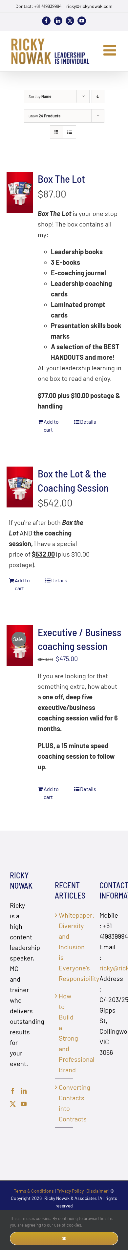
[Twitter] (13, 1104)
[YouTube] (24, 1104)
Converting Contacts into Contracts (64, 1103)
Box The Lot (61, 178)
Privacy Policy (70, 1191)
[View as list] (69, 132)
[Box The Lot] (20, 192)
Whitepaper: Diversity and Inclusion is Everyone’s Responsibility (64, 946)
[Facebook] (13, 1091)
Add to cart (51, 425)
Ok (64, 1238)
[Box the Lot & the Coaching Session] (20, 487)
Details (88, 421)
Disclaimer (97, 1191)
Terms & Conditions (34, 1191)
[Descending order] (98, 96)
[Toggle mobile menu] (110, 50)
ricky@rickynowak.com (89, 6)
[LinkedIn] (24, 1091)
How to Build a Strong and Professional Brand (64, 1033)
